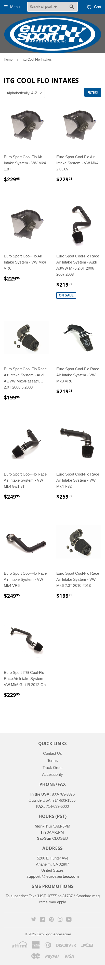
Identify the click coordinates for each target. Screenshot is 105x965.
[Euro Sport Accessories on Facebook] (42, 920)
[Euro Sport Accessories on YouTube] (69, 920)
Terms (52, 760)
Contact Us (52, 753)
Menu (15, 7)
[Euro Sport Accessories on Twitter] (33, 920)
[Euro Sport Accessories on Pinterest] (51, 920)
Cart (97, 7)
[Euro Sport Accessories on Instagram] (60, 920)
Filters (93, 92)
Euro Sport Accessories (54, 934)
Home (8, 59)
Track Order (53, 767)
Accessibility (52, 774)
